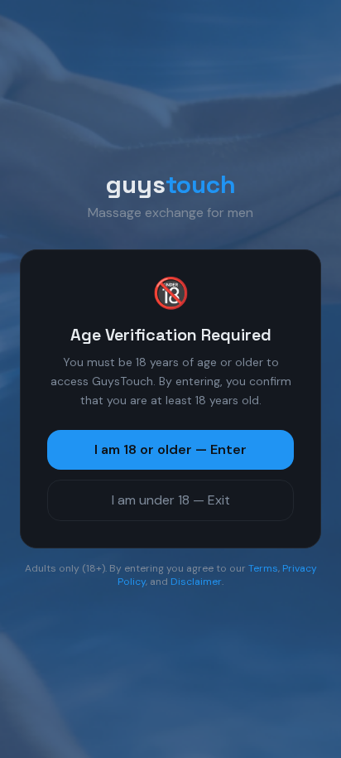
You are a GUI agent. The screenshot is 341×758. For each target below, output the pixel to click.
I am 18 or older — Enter (170, 449)
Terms (263, 568)
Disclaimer (196, 581)
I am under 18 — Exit (171, 500)
